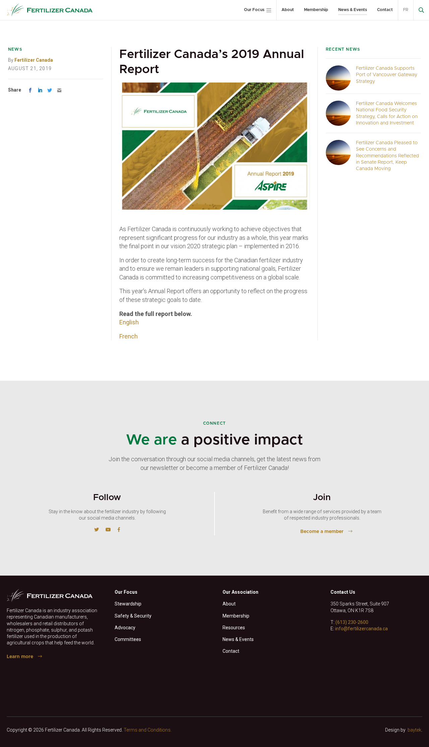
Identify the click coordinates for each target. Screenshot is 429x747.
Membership (316, 10)
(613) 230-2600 (351, 622)
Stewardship (128, 603)
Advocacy (125, 627)
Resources (234, 627)
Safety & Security (133, 616)
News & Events (352, 10)
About (288, 10)
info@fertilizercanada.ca (361, 628)
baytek (414, 730)
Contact (385, 10)
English (129, 322)
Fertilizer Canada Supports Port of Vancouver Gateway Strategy (386, 75)
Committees (128, 639)
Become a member (322, 531)
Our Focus (254, 10)
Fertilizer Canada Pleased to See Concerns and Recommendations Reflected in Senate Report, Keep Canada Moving (387, 156)
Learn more (20, 656)
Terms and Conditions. (148, 730)
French (128, 336)
